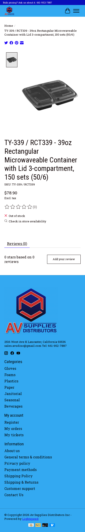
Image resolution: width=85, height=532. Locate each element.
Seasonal (12, 400)
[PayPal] (38, 525)
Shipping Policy (18, 476)
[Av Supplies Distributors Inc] (9, 10)
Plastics (11, 381)
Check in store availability (27, 221)
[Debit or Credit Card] (45, 525)
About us (12, 450)
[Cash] (31, 525)
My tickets (14, 435)
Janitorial (13, 393)
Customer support (19, 488)
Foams (9, 374)
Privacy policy (17, 463)
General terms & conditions (28, 457)
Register (11, 422)
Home (8, 26)
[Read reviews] (18, 207)
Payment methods (20, 469)
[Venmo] (52, 525)
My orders (13, 428)
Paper (9, 387)
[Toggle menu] (76, 11)
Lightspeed (30, 519)
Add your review (64, 259)
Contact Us (13, 494)
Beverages (13, 406)
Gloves (10, 368)
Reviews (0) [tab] (17, 243)
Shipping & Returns (21, 482)
